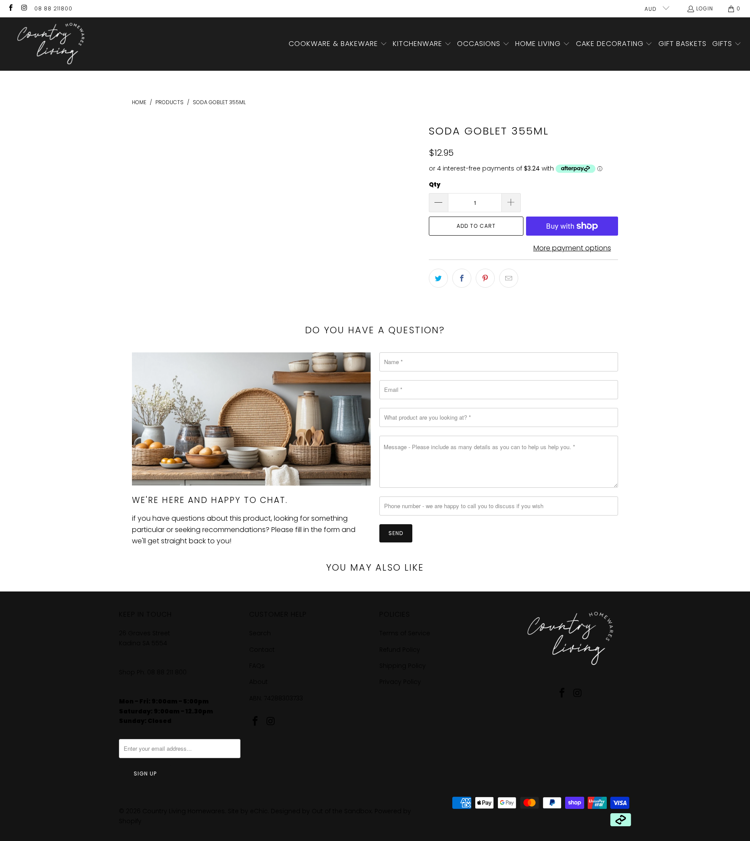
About (258, 681)
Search (260, 633)
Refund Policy (399, 649)
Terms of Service (404, 633)
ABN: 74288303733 (276, 698)
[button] (338, 44)
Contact (262, 649)
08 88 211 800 (167, 672)
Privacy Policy (400, 681)
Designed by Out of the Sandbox (321, 811)
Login (704, 8)
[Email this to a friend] (508, 278)
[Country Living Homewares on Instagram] (23, 8)
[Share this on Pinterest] (485, 278)
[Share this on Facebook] (461, 278)
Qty (435, 185)
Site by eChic (248, 811)
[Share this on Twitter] (438, 278)
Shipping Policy (402, 665)
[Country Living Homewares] (49, 44)
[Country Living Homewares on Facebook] (10, 8)
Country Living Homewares (183, 811)
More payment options (572, 248)
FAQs (257, 665)
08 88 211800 (53, 8)
